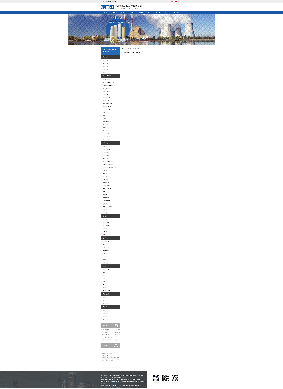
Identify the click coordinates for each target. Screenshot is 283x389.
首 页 (105, 12)
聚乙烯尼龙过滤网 (106, 290)
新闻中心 (149, 12)
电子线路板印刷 (106, 247)
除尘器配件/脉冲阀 (107, 188)
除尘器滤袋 (106, 143)
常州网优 (124, 385)
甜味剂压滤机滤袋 (106, 97)
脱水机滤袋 (105, 130)
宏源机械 (139, 381)
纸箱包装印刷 (105, 262)
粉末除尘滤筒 (105, 203)
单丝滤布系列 (105, 69)
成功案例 (141, 12)
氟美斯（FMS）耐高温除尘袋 (109, 167)
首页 (124, 48)
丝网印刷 (105, 238)
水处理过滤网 (105, 281)
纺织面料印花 (105, 253)
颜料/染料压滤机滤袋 (107, 103)
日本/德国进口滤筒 (107, 200)
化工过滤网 (105, 275)
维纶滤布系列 (105, 66)
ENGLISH (176, 12)
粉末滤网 (104, 316)
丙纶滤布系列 (105, 63)
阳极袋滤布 (105, 127)
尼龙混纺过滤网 (106, 269)
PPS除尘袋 (105, 170)
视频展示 (132, 12)
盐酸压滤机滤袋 (106, 100)
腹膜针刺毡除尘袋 (106, 155)
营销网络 (158, 12)
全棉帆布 (104, 72)
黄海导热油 (130, 381)
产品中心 (129, 48)
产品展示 (123, 12)
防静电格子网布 (106, 79)
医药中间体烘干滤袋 (107, 121)
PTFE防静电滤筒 (106, 197)
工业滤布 (105, 57)
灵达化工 (144, 381)
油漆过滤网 (105, 284)
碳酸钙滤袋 (105, 112)
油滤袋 (104, 234)
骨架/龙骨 (105, 194)
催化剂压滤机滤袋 (106, 94)
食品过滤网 (105, 287)
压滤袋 (109, 379)
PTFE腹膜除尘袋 (106, 182)
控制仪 (104, 191)
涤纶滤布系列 (105, 60)
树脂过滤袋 (105, 231)
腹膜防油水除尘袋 (106, 152)
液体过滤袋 (105, 219)
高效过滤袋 (105, 212)
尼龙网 (105, 266)
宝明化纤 (112, 381)
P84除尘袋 (105, 173)
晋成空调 (126, 381)
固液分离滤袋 (105, 124)
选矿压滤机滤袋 (106, 88)
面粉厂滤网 (105, 319)
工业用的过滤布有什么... (106, 332)
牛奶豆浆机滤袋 (106, 222)
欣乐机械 (121, 381)
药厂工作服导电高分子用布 (108, 82)
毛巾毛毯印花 (105, 256)
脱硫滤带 (104, 300)
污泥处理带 (105, 303)
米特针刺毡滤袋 (106, 185)
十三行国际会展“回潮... (106, 340)
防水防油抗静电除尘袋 (107, 161)
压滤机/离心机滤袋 (107, 75)
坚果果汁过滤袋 (106, 225)
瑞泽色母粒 (116, 381)
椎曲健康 (103, 383)
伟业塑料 (135, 381)
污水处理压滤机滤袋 (107, 106)
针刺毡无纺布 (105, 146)
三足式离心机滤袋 (106, 133)
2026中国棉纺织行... (105, 329)
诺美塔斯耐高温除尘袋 (107, 164)
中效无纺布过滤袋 (106, 209)
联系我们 (167, 12)
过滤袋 (105, 216)
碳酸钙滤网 (105, 313)
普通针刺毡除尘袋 (106, 149)
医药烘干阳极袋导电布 (107, 85)
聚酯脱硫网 (106, 294)
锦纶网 (105, 306)
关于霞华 (114, 12)
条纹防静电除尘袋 (106, 158)
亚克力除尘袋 (105, 176)
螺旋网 (104, 297)
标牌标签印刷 (105, 259)
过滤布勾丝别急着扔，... (106, 334)
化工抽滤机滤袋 (106, 139)
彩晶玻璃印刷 (105, 244)
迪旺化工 (108, 381)
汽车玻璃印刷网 (106, 241)
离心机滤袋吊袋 (106, 136)
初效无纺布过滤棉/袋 (107, 206)
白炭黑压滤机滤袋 (106, 109)
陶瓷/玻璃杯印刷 (106, 250)
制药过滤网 (105, 272)
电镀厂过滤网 (105, 278)
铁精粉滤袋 (105, 115)
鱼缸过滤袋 (105, 228)
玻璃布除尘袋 (105, 179)
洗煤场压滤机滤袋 (106, 91)
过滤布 (106, 379)
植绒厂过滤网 (105, 310)
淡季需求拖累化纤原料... (106, 337)
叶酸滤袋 (104, 118)
